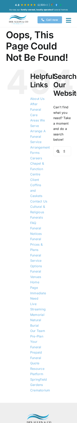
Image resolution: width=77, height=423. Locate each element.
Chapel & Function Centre (37, 168)
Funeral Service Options (36, 260)
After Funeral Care (35, 109)
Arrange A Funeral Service (38, 136)
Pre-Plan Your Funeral (36, 341)
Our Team (37, 331)
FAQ (33, 223)
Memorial (37, 315)
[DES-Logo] (18, 20)
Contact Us (38, 201)
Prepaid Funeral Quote (36, 357)
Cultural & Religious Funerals (37, 212)
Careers (36, 158)
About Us (37, 99)
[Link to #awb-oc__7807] (68, 20)
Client (34, 180)
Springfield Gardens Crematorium (40, 384)
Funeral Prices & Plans (36, 244)
